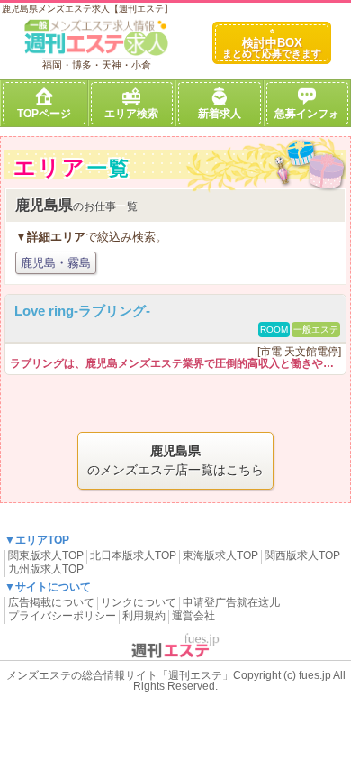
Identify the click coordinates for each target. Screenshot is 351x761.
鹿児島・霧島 (56, 263)
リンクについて (138, 602)
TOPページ (44, 113)
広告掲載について (51, 602)
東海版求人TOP (220, 555)
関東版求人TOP (46, 555)
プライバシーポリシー (62, 616)
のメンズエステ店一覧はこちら (175, 460)
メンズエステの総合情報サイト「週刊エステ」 (119, 675)
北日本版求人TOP (133, 555)
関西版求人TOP (302, 555)
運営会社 (193, 616)
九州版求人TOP (46, 569)
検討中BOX (271, 47)
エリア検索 (131, 113)
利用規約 (144, 616)
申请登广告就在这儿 (231, 602)
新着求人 (219, 113)
